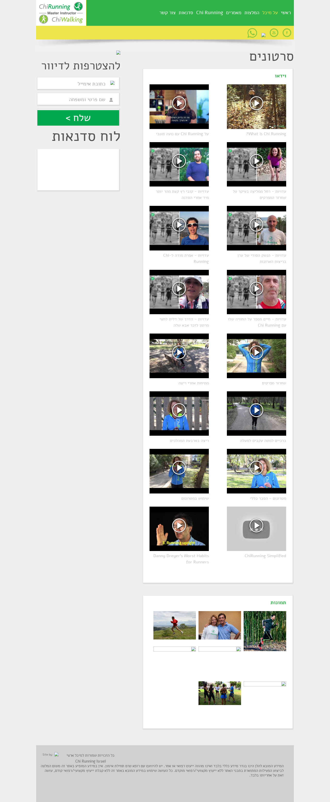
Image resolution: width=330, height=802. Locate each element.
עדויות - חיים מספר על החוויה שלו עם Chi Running (257, 322)
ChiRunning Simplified (265, 556)
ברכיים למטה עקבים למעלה (263, 440)
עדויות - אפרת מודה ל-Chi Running (186, 258)
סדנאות (186, 12)
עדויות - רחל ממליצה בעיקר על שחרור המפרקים (259, 194)
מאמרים (233, 12)
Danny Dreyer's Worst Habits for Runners (181, 559)
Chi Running (209, 12)
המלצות (251, 12)
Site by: (48, 754)
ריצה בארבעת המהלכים (189, 440)
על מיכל (270, 13)
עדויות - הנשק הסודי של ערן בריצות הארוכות (261, 258)
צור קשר (167, 12)
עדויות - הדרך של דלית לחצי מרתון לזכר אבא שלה (184, 322)
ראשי (286, 12)
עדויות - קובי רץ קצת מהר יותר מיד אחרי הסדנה (182, 194)
